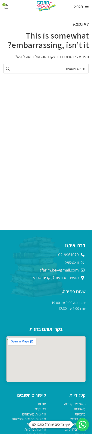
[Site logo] (46, 6)
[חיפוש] (8, 68)
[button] (82, 424)
